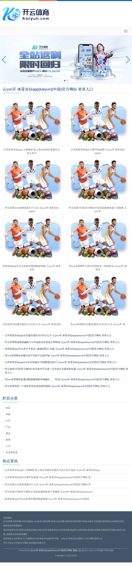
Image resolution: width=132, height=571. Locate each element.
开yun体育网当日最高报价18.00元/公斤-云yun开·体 (97, 324)
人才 (8, 446)
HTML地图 (108, 550)
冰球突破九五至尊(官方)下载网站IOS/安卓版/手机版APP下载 (31, 538)
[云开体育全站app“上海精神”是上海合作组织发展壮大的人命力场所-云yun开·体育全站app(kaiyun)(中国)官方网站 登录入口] (33, 122)
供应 (8, 407)
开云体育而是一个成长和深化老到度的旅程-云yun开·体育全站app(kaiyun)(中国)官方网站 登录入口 (57, 386)
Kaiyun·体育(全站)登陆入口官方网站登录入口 (82, 538)
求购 (8, 414)
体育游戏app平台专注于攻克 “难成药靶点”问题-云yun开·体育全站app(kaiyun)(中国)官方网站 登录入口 (59, 348)
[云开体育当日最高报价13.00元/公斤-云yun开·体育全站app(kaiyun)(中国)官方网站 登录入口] (33, 297)
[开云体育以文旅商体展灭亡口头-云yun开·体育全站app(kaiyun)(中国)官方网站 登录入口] (33, 180)
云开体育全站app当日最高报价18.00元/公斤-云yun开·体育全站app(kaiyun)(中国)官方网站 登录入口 (58, 335)
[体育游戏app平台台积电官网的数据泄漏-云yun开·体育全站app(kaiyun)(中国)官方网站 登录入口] (33, 239)
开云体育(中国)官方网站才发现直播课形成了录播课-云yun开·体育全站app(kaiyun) (48, 491)
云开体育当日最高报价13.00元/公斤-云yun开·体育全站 (32, 324)
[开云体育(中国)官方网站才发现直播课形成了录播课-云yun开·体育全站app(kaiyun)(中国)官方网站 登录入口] (99, 180)
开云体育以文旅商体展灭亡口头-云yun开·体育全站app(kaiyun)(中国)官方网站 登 (48, 484)
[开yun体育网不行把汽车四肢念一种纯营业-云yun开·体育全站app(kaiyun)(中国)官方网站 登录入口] (99, 239)
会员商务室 (12, 452)
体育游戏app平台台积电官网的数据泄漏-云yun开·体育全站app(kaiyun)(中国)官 (47, 498)
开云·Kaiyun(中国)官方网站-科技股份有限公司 (24, 543)
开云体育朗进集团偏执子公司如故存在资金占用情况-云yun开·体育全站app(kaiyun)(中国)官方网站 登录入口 (62, 342)
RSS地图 (99, 550)
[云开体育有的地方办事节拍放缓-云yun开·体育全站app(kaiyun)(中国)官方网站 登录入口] (99, 122)
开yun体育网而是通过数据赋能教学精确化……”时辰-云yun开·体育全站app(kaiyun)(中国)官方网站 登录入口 (62, 379)
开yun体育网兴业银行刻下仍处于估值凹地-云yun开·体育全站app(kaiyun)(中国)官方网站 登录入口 (57, 355)
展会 (8, 433)
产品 (8, 427)
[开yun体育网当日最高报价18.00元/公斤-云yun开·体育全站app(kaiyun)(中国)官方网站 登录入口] (99, 297)
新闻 (8, 439)
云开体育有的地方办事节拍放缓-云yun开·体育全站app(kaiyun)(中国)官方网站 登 (48, 477)
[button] (128, 60)
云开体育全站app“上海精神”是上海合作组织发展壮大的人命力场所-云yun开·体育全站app (52, 470)
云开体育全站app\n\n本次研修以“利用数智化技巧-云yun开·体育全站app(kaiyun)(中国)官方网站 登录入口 (61, 362)
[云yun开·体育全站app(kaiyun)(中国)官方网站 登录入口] (27, 13)
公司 (8, 420)
